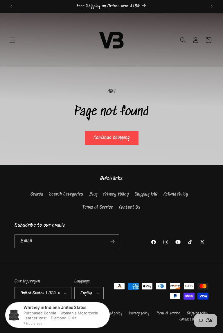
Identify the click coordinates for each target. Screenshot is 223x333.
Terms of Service (97, 207)
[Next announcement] (211, 6)
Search (37, 194)
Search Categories (66, 194)
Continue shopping (111, 138)
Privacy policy (139, 313)
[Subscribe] (112, 241)
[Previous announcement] (11, 6)
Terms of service (168, 313)
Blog (93, 194)
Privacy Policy (116, 194)
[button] (12, 40)
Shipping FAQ (146, 194)
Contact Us (130, 207)
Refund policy (112, 313)
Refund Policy (175, 194)
